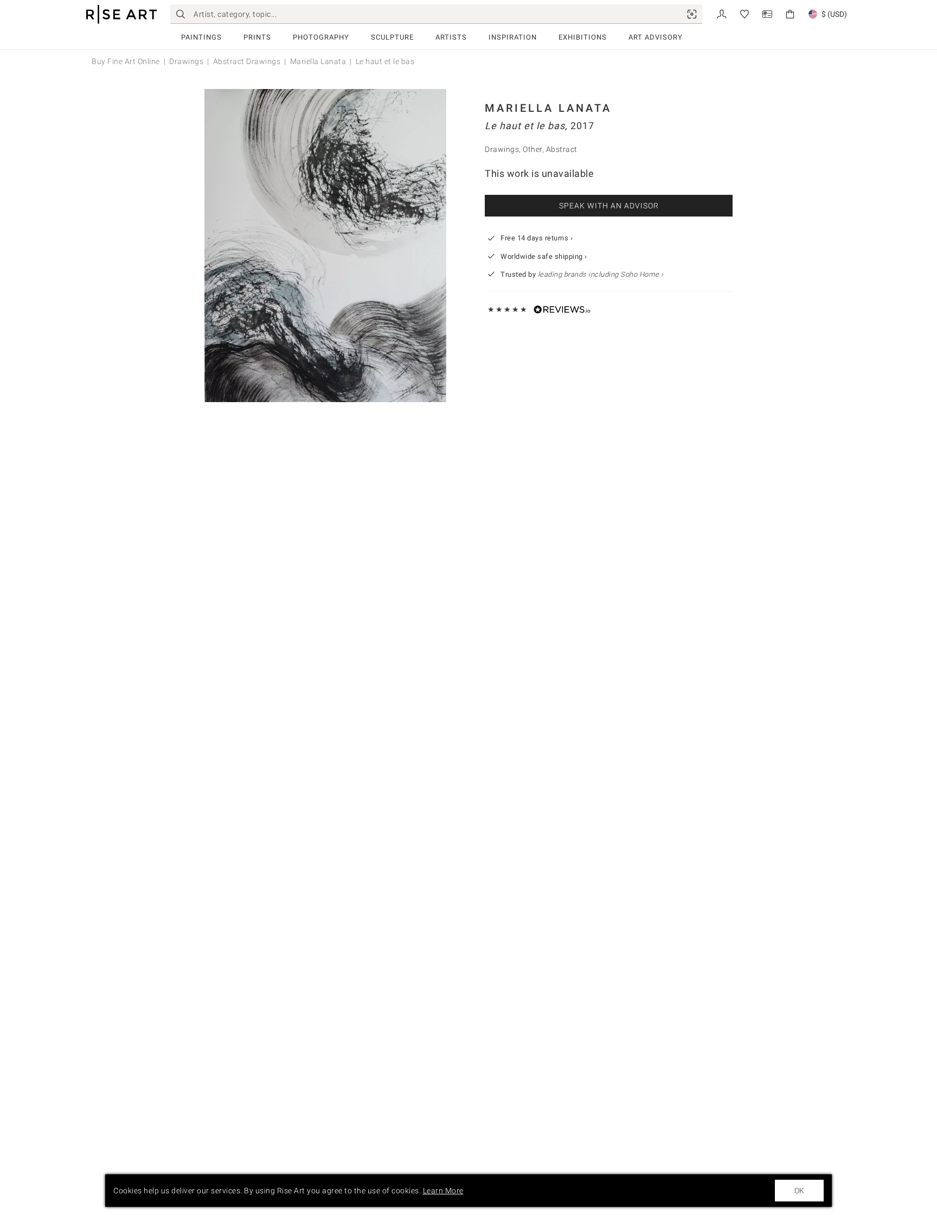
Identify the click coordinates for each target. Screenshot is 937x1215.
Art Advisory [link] (655, 37)
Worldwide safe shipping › (543, 256)
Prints (257, 37)
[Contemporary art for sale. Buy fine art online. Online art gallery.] (121, 14)
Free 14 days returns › (536, 238)
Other (532, 149)
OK (799, 1190)
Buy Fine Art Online (126, 61)
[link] (692, 14)
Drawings (186, 61)
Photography (321, 37)
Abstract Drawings (247, 61)
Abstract (561, 149)
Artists (451, 37)
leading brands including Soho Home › (601, 274)
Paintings (201, 37)
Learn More (443, 1190)
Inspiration (513, 37)
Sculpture (392, 37)
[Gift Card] (767, 13)
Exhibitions (583, 37)
